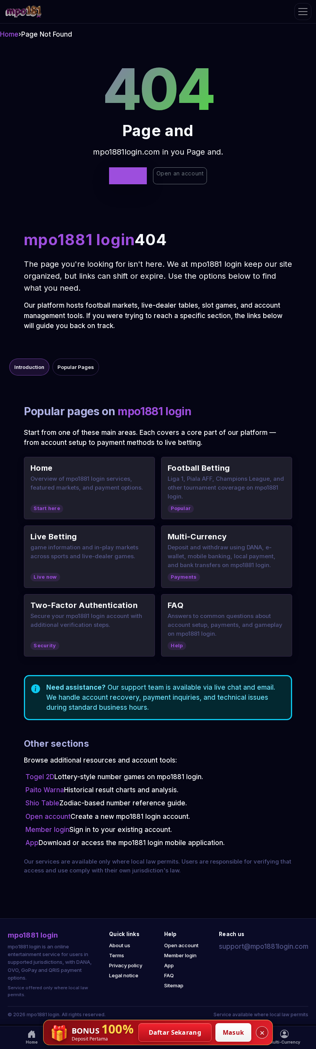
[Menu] (302, 11)
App (32, 843)
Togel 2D (39, 777)
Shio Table (42, 803)
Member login (47, 829)
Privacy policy (125, 965)
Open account (48, 816)
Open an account (179, 173)
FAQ (169, 975)
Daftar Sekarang (175, 1032)
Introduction (29, 367)
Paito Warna (44, 790)
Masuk (233, 1032)
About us (119, 945)
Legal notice (123, 975)
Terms (116, 955)
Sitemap (173, 985)
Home (9, 34)
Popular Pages (75, 367)
